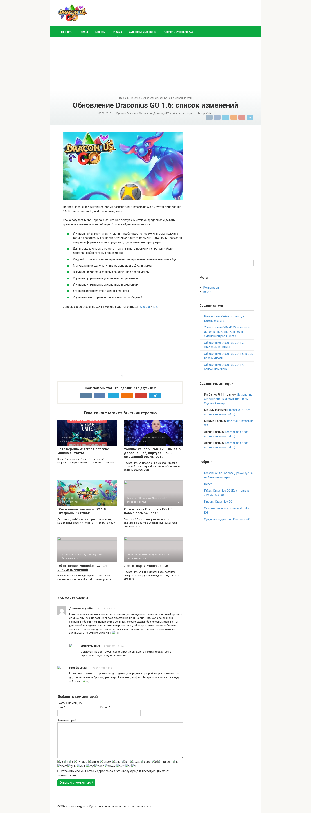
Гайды (84, 32)
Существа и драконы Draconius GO (227, 519)
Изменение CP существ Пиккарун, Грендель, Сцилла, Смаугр (228, 399)
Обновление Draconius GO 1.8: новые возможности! (148, 511)
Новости (66, 32)
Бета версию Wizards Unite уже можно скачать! (83, 451)
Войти (207, 292)
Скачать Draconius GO (178, 32)
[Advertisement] (155, 69)
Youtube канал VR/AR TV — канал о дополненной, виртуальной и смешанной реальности (152, 453)
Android (145, 306)
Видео (208, 484)
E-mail (105, 707)
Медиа (117, 32)
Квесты (100, 32)
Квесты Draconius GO (218, 501)
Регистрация (211, 287)
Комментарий (66, 720)
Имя (61, 707)
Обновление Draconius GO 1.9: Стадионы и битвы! (82, 511)
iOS (155, 306)
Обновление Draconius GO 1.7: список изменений (82, 568)
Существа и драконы (143, 32)
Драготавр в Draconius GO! (146, 566)
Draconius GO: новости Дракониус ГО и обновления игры (159, 113)
